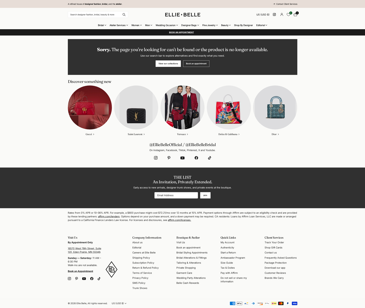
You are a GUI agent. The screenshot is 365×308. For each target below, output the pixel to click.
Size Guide (227, 262)
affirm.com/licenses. (179, 220)
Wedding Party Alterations (191, 277)
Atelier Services (118, 25)
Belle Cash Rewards (187, 283)
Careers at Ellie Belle (144, 252)
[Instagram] (155, 158)
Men (147, 25)
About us (137, 242)
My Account (227, 242)
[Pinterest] (169, 158)
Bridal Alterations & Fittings (191, 257)
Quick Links (228, 237)
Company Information (146, 237)
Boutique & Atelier (188, 237)
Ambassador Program (233, 257)
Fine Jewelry (208, 25)
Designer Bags (189, 25)
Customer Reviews (275, 272)
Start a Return (228, 252)
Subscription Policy (143, 262)
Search (124, 14)
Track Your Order (274, 242)
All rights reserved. (97, 303)
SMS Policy (138, 283)
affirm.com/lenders (109, 216)
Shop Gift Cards (273, 247)
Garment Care (184, 272)
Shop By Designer (243, 25)
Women (135, 25)
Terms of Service (142, 272)
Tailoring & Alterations (188, 262)
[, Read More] (275, 14)
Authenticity (227, 247)
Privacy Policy (140, 277)
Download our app (275, 267)
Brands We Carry (274, 277)
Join (205, 195)
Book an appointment (196, 63)
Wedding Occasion (166, 25)
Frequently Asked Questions (281, 257)
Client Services (274, 237)
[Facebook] (196, 158)
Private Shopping (186, 267)
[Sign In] (281, 14)
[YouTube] (182, 158)
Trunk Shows (139, 288)
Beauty (224, 25)
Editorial (260, 25)
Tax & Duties (228, 267)
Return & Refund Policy (145, 267)
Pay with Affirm (229, 272)
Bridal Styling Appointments (192, 252)
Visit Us (180, 242)
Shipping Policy (141, 257)
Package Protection (276, 262)
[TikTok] (209, 158)
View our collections (168, 63)
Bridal (101, 25)
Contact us (271, 252)
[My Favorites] (288, 14)
